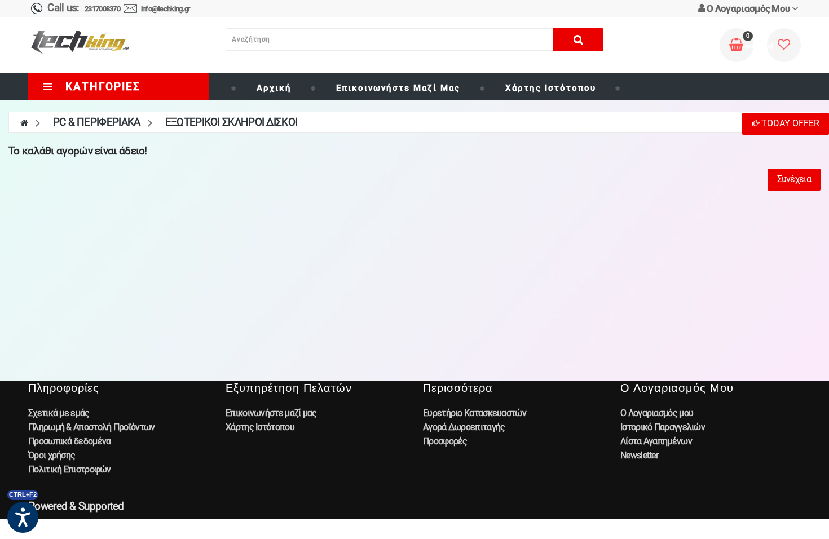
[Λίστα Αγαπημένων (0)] (784, 45)
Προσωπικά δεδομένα (69, 441)
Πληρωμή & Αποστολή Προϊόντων (91, 427)
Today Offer (789, 123)
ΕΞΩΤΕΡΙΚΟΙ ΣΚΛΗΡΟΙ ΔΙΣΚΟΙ (231, 122)
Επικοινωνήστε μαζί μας (398, 88)
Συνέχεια (794, 179)
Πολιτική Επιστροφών (69, 469)
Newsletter (639, 455)
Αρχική (274, 88)
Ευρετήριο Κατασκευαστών (474, 413)
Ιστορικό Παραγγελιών (662, 427)
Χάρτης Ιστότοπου (550, 88)
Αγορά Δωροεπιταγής (464, 427)
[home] (24, 122)
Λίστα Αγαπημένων (656, 441)
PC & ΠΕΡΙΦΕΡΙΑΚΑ (96, 122)
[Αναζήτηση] (578, 39)
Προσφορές (445, 441)
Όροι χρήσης (51, 455)
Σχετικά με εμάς (59, 413)
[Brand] (628, 88)
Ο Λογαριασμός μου (656, 413)
